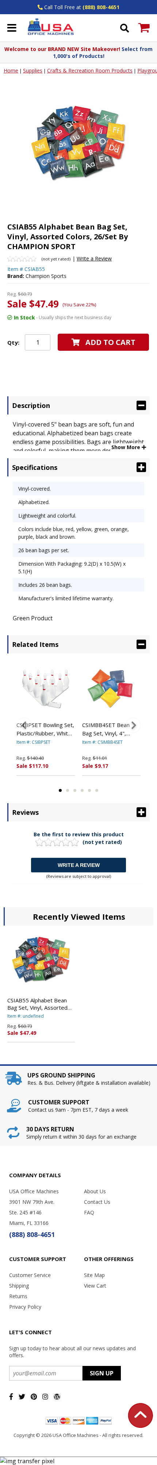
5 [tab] (89, 790)
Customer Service (30, 1275)
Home (11, 70)
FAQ (89, 1212)
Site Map (94, 1275)
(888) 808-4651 (101, 7)
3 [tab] (74, 790)
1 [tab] (60, 790)
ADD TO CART (110, 342)
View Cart (95, 1285)
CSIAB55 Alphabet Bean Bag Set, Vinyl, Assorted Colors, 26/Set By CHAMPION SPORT (37, 1004)
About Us (95, 1191)
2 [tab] (67, 790)
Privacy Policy (25, 1306)
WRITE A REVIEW (79, 865)
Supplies (32, 70)
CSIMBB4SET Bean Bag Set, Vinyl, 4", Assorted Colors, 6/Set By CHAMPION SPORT (111, 729)
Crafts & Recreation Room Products (90, 70)
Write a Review (94, 258)
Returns (18, 1296)
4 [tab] (82, 790)
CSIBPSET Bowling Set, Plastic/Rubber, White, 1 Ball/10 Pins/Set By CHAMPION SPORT (45, 729)
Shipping (19, 1285)
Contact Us (97, 1201)
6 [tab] (96, 790)
